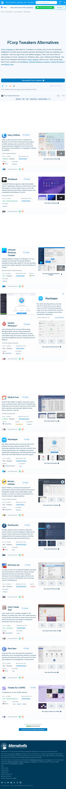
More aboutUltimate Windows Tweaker (51, 274)
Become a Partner (6, 776)
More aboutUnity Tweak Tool (51, 631)
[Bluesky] (11, 782)
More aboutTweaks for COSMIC (51, 711)
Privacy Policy (5, 770)
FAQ (2, 766)
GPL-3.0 (15, 201)
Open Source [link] (33, 99)
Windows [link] (18, 99)
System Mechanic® (57, 62)
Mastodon (10, 762)
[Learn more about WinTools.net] (4, 565)
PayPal (21, 763)
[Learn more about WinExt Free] (4, 397)
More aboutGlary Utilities (51, 159)
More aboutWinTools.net (51, 589)
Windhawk (24, 62)
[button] (51, 141)
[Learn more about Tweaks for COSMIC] (4, 688)
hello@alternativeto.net (36, 760)
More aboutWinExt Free (50, 421)
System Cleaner (23, 158)
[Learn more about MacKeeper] (4, 439)
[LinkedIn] (20, 782)
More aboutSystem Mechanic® (50, 347)
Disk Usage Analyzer (24, 419)
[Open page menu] (64, 2)
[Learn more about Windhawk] (4, 179)
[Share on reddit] (10, 86)
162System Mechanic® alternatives (10, 343)
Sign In (60, 2)
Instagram (26, 762)
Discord (49, 760)
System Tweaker (26, 201)
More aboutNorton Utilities (50, 505)
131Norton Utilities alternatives (9, 499)
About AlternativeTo (6, 774)
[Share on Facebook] (2, 86)
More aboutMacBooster (50, 549)
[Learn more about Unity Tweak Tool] (4, 607)
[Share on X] (6, 86)
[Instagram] (17, 782)
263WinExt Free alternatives (8, 413)
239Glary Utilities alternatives (9, 153)
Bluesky (16, 762)
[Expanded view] (58, 96)
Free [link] (27, 99)
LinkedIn (33, 762)
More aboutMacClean (51, 672)
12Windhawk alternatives (8, 195)
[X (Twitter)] (5, 782)
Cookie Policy (4, 772)
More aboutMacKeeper (50, 463)
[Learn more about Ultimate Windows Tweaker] (4, 250)
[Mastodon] (8, 782)
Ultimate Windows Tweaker (39, 62)
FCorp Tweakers (7, 49)
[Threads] (14, 782)
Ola (13, 754)
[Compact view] (59, 96)
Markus (18, 754)
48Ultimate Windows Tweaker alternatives (12, 270)
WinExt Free (8, 64)
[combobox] (46, 2)
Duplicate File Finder (21, 461)
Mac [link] (23, 99)
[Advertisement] (33, 25)
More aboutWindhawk (51, 203)
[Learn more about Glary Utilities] (4, 135)
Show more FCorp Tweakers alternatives (33, 729)
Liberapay (15, 763)
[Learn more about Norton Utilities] (4, 481)
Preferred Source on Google (8, 778)
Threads (20, 762)
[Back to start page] (3, 2)
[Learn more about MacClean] (4, 649)
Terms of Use (4, 768)
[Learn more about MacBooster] (4, 525)
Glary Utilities (33, 59)
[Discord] (2, 782)
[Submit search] (37, 2)
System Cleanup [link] (42, 99)
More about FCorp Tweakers (32, 80)
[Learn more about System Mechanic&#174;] (4, 323)
